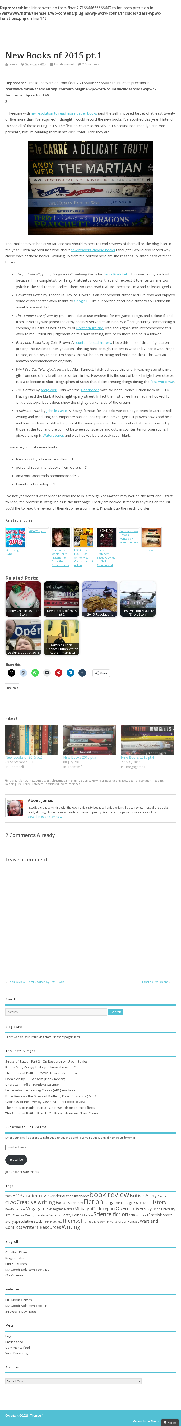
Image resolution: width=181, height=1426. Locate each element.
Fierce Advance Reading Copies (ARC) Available (40, 1090)
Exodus (63, 1202)
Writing (71, 1226)
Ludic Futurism (16, 1264)
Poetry (66, 1215)
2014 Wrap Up (37, 531)
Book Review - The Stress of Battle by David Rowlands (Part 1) (51, 1096)
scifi (132, 1215)
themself (74, 784)
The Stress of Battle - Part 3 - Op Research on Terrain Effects (50, 1107)
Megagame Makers (61, 1209)
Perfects (55, 1215)
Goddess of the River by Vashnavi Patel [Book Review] (45, 1102)
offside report (102, 1208)
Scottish (155, 1214)
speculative (23, 1221)
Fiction (93, 1201)
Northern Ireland (89, 327)
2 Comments (90, 64)
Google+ (81, 301)
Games (141, 1202)
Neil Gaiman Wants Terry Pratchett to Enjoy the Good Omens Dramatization (61, 558)
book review (109, 1194)
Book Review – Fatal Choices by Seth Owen (36, 982)
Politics (77, 1215)
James (13, 64)
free (106, 1203)
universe (112, 1221)
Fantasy (77, 1202)
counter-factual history (92, 342)
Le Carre (84, 781)
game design (121, 1202)
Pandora (42, 1215)
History (158, 1202)
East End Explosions (155, 982)
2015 (13, 781)
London (20, 1209)
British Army (143, 1195)
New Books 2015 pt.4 (137, 757)
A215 (17, 1195)
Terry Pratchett (116, 274)
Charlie (162, 1196)
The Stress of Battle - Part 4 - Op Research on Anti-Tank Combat (53, 1113)
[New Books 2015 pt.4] (147, 740)
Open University (134, 1208)
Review (88, 1215)
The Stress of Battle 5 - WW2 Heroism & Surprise (41, 1073)
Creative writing (35, 1202)
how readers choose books (93, 249)
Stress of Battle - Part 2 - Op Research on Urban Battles (46, 1061)
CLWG (10, 1202)
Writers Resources (42, 1227)
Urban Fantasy (128, 1221)
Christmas (58, 781)
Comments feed (17, 1347)
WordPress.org (16, 1353)
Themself (90, 31)
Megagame (36, 1208)
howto (9, 1209)
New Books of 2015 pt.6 (24, 757)
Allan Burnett (26, 781)
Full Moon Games (18, 1300)
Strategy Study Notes (21, 1311)
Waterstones (53, 435)
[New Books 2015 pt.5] (89, 740)
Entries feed (14, 1342)
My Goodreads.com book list (27, 1269)
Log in (10, 1336)
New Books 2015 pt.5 (79, 757)
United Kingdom (95, 1221)
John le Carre (56, 410)
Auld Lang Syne (12, 551)
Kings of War (15, 1258)
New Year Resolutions (106, 781)
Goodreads (90, 389)
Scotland (142, 1215)
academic (33, 1195)
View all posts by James (45, 817)
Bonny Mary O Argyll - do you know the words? (40, 1067)
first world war (162, 381)
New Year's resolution (136, 781)
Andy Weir (49, 389)
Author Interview (75, 1195)
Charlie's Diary (16, 1252)
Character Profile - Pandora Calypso (32, 1084)
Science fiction (111, 1214)
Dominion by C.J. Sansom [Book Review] (35, 1079)
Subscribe (16, 1160)
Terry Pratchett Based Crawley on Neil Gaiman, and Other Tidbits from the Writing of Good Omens (106, 558)
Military (81, 1208)
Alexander (53, 1195)
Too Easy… (148, 550)
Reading (158, 781)
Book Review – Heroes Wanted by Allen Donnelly (128, 536)
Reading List (13, 784)
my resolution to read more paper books (64, 113)
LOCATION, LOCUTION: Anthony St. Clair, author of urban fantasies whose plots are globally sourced (83, 558)
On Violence (14, 1275)
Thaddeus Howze (55, 784)
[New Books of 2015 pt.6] (31, 740)
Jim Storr (72, 781)
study (38, 1221)
